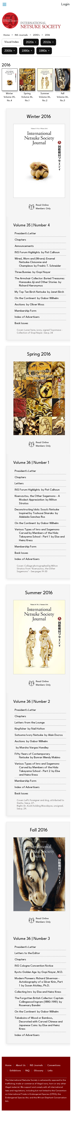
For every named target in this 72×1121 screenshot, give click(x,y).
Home (6, 35)
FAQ (27, 1071)
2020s (31, 42)
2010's (36, 35)
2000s (9, 50)
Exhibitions (15, 1071)
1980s (44, 50)
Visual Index (11, 42)
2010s (48, 42)
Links (50, 1071)
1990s (27, 50)
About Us (21, 1065)
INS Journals (21, 35)
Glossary (38, 1071)
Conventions (53, 1065)
